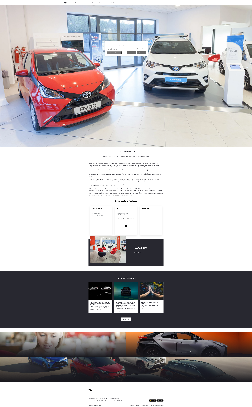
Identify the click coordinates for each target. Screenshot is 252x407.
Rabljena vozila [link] (89, 2)
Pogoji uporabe (131, 405)
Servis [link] (96, 2)
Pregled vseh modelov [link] (78, 2)
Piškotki (137, 405)
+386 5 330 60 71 (97, 213)
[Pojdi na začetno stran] (65, 2)
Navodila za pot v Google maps (125, 218)
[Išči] (187, 3)
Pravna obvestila (144, 405)
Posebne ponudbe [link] (103, 2)
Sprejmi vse (141, 52)
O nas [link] (70, 2)
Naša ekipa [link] (112, 2)
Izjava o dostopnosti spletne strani (157, 405)
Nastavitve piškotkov (114, 52)
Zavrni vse (131, 52)
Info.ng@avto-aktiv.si (98, 215)
